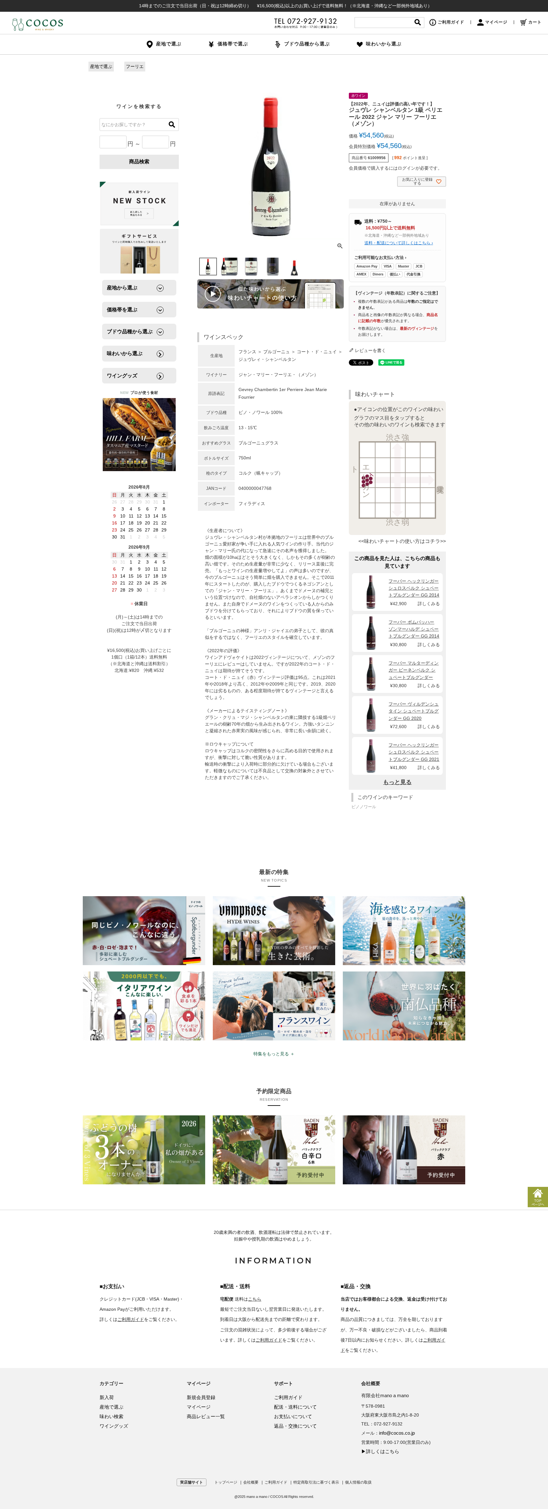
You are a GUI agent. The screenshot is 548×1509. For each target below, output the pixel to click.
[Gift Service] (139, 251)
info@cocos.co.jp (397, 1433)
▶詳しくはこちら (380, 1451)
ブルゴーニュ (276, 351)
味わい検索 (111, 1416)
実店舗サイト (191, 1482)
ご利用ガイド (451, 22)
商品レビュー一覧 (206, 1416)
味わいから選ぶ (383, 43)
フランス (247, 351)
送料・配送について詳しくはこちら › (398, 242)
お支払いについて (293, 1416)
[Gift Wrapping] (139, 204)
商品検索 (139, 161)
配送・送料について (295, 1407)
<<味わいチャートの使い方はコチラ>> (402, 541)
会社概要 (250, 1482)
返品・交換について (295, 1426)
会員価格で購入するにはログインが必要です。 (395, 168)
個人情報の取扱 (358, 1482)
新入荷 (107, 1397)
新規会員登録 (201, 1397)
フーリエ (135, 66)
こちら (254, 1299)
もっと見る (397, 782)
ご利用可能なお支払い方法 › (380, 257)
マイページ (496, 22)
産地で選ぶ (101, 66)
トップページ (225, 1482)
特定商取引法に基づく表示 (316, 1482)
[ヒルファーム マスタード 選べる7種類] (139, 434)
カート (535, 22)
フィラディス (251, 503)
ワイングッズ (114, 1426)
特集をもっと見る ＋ (274, 1053)
